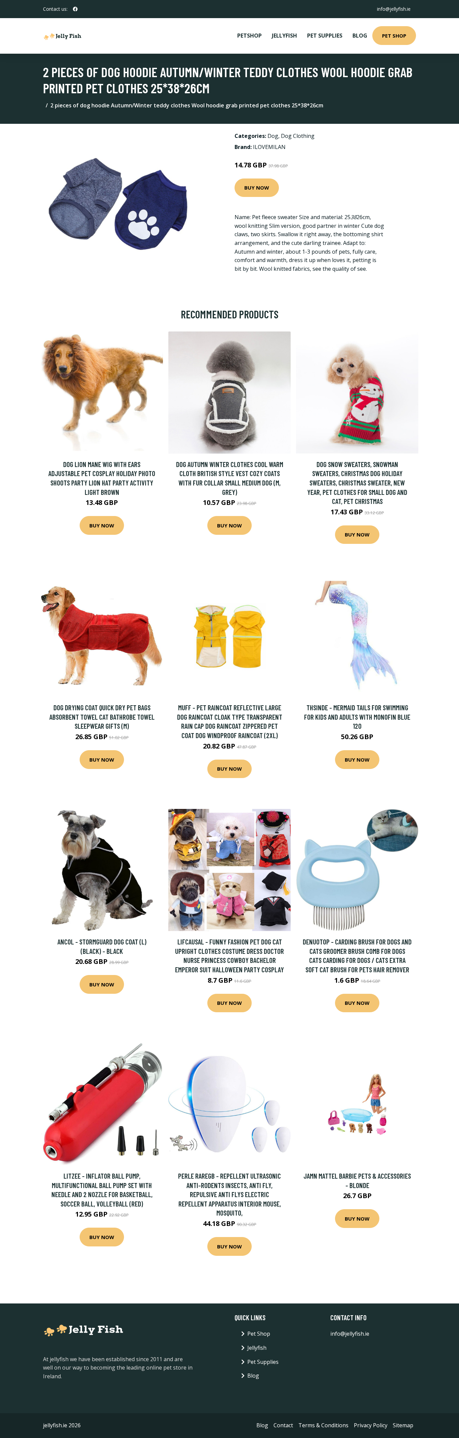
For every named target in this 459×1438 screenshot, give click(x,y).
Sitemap (403, 1425)
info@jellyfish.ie (394, 9)
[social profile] (75, 9)
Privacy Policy (370, 1425)
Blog (359, 35)
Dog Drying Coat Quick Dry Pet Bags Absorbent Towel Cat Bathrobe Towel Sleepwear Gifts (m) (102, 716)
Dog (272, 136)
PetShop (249, 35)
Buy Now (256, 187)
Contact (283, 1425)
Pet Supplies (324, 35)
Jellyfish (284, 35)
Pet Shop (394, 35)
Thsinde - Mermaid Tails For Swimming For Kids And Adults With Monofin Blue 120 (357, 716)
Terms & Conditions (323, 1425)
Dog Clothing (298, 136)
